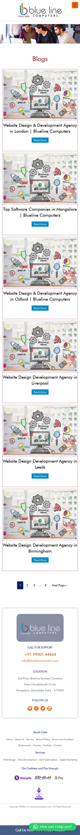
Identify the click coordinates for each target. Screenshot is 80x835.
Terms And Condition (62, 739)
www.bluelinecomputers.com (38, 806)
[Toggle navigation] (75, 5)
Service (30, 739)
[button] (52, 827)
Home (10, 739)
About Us (19, 739)
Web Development (27, 759)
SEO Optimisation (48, 759)
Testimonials (24, 745)
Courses (37, 745)
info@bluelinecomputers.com (40, 660)
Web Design (9, 759)
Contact (58, 745)
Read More (40, 140)
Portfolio (47, 745)
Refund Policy (43, 739)
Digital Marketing (68, 759)
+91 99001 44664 (40, 654)
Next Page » (59, 585)
